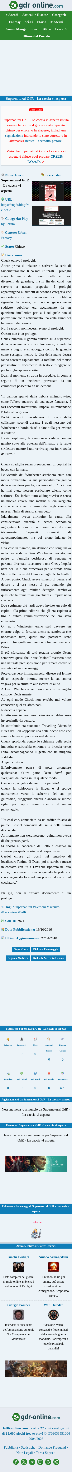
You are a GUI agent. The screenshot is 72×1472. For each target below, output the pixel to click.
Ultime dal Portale (36, 36)
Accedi (12, 15)
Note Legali (24, 1453)
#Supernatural (22, 907)
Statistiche (28, 1447)
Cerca (61, 29)
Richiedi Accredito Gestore (48, 958)
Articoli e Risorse (35, 15)
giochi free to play (29, 1433)
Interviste (32, 1246)
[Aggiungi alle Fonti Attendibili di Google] (49, 1464)
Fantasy (15, 22)
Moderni (56, 22)
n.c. (62, 1088)
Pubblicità (11, 1447)
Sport (35, 29)
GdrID (10, 921)
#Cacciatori (9, 912)
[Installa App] (41, 1464)
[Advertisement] (36, 67)
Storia (41, 22)
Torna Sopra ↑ (46, 1453)
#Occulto (53, 907)
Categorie (59, 15)
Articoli (20, 1246)
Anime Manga (15, 29)
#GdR (22, 912)
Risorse (50, 1246)
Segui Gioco (21, 949)
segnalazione (14, 135)
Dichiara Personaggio (45, 949)
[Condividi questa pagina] (56, 1464)
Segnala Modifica (18, 958)
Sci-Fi (29, 22)
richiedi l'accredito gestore (43, 141)
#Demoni (39, 907)
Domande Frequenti (52, 1447)
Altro (47, 29)
